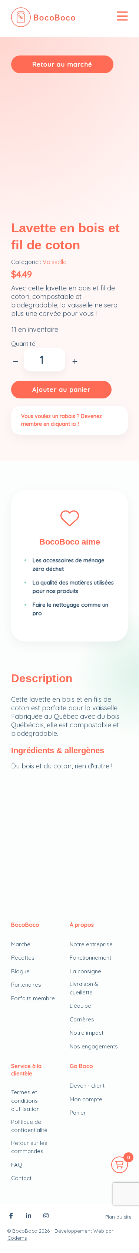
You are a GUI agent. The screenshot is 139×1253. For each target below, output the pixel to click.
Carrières (82, 1019)
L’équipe (80, 1005)
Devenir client (87, 1085)
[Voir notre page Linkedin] (28, 1216)
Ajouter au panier (61, 389)
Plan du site (118, 1217)
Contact (21, 1178)
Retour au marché (62, 64)
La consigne (85, 971)
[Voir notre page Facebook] (11, 1216)
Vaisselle (54, 262)
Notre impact (86, 1032)
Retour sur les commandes (29, 1147)
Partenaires (26, 984)
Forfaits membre (33, 998)
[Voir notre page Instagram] (46, 1216)
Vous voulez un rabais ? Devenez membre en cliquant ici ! (61, 420)
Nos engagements (94, 1046)
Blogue (20, 971)
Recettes (22, 957)
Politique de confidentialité (29, 1126)
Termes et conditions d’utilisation (25, 1100)
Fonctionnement (90, 957)
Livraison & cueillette (84, 988)
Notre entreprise (91, 944)
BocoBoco (24, 1231)
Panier (78, 1112)
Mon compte (86, 1099)
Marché (20, 944)
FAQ (16, 1164)
